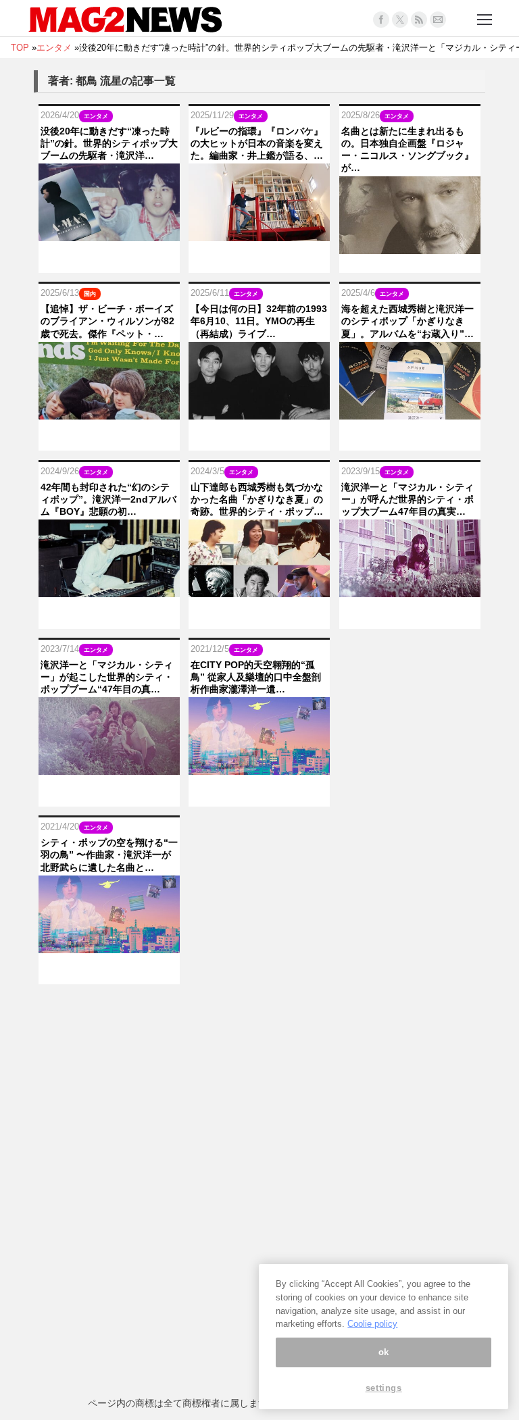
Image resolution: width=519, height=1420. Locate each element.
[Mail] (438, 19)
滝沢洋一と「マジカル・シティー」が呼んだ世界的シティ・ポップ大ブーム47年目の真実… (407, 499)
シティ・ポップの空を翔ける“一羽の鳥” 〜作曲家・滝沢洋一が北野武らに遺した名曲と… (109, 854)
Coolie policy (372, 1324)
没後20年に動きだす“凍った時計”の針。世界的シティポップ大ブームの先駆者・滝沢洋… (109, 143)
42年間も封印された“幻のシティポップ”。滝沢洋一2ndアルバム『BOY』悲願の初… (108, 499)
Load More (259, 1010)
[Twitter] (400, 19)
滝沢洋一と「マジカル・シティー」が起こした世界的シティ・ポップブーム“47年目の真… (107, 676)
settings (384, 1388)
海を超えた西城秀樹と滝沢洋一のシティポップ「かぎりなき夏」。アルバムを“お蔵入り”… (407, 320)
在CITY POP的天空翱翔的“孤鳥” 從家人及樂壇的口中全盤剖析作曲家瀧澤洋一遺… (256, 676)
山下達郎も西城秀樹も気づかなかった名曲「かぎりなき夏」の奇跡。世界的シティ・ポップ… (257, 499)
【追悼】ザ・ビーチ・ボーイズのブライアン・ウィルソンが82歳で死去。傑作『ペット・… (107, 320)
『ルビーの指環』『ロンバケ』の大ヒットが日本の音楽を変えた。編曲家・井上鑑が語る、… (257, 143)
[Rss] (419, 19)
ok (383, 1352)
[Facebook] (381, 19)
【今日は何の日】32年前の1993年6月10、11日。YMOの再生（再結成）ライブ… (259, 320)
